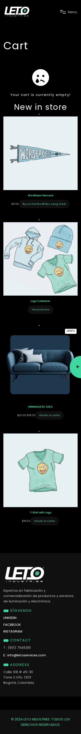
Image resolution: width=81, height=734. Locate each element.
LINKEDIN (9, 618)
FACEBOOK (12, 624)
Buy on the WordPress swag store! (44, 204)
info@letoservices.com (26, 655)
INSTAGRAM (12, 631)
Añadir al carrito (49, 415)
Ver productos (41, 309)
